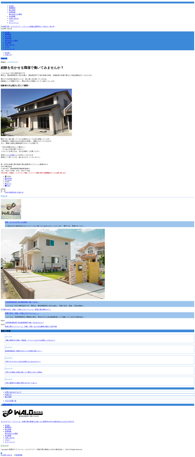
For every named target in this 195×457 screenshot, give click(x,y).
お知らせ (20, 192)
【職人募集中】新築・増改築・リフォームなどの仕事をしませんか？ (30, 340)
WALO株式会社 (11, 192)
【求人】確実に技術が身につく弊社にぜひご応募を (23, 372)
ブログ (11, 20)
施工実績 (12, 10)
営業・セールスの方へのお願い (16, 222)
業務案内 (12, 8)
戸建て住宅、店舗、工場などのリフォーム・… (22, 313)
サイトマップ (14, 23)
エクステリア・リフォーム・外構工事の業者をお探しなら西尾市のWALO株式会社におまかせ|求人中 (37, 421)
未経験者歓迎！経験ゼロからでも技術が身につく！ (23, 351)
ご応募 (11, 155)
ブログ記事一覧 (10, 401)
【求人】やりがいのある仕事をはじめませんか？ (23, 361)
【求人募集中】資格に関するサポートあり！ (21, 383)
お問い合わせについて (13, 392)
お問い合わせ (14, 18)
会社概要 (12, 16)
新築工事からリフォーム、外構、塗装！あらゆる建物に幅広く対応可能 (31, 326)
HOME (11, 6)
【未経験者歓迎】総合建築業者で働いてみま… (22, 302)
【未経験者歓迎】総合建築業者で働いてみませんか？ (24, 322)
